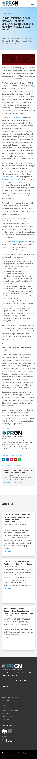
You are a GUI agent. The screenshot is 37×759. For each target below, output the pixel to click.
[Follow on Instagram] (11, 459)
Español (15, 566)
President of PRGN (8, 177)
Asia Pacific (5, 700)
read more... (8, 551)
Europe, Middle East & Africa (10, 697)
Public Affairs (20, 524)
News (30, 41)
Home (4, 13)
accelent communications (10, 179)
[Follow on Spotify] (19, 459)
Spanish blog (5, 719)
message (16, 218)
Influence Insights (18, 616)
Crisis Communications (19, 41)
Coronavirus (15, 38)
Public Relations (7, 44)
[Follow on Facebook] (7, 459)
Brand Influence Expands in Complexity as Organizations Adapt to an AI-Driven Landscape (18, 611)
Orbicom (30, 86)
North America (6, 691)
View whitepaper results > (13, 483)
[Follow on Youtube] (15, 459)
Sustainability (17, 44)
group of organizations (19, 242)
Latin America (5, 694)
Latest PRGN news (7, 716)
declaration (17, 117)
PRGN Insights (6, 713)
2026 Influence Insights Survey (10, 710)
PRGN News (11, 13)
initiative (4, 105)
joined (8, 86)
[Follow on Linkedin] (3, 459)
